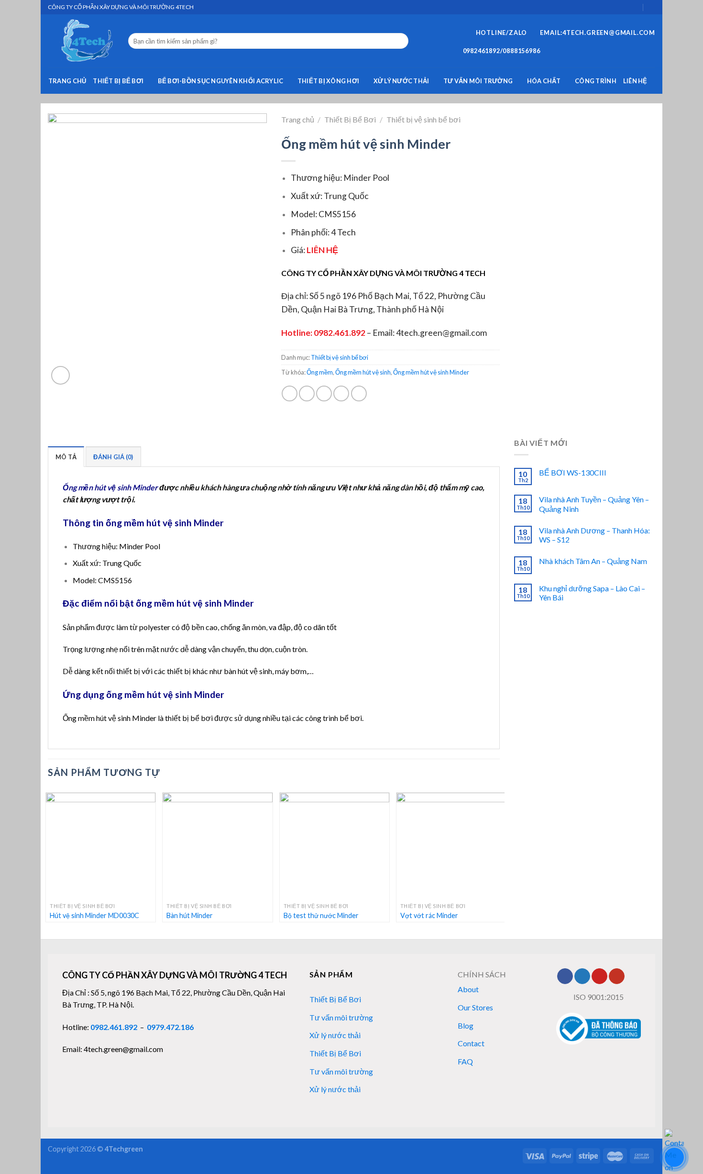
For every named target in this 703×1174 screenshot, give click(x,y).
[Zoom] (60, 375)
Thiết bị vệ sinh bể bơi (423, 119)
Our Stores (475, 1007)
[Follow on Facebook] (565, 976)
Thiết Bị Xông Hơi (328, 81)
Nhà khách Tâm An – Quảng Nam (593, 560)
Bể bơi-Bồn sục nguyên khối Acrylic (221, 81)
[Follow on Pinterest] (599, 976)
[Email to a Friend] (324, 393)
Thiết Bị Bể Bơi (118, 81)
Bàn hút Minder (189, 915)
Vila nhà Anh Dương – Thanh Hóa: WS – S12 (594, 535)
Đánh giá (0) (113, 457)
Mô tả (66, 457)
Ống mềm (320, 372)
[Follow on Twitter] (582, 976)
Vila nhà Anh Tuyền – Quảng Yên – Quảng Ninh (594, 504)
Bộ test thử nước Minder (321, 915)
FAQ (465, 1061)
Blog (465, 1025)
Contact (471, 1043)
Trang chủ (67, 81)
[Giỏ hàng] (635, 7)
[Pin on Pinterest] (341, 393)
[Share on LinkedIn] (359, 393)
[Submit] (399, 41)
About (468, 989)
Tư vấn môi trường (478, 81)
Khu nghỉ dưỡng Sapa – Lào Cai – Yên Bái (592, 593)
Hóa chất (544, 81)
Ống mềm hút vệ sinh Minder (431, 372)
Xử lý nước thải (401, 81)
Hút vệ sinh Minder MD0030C (94, 915)
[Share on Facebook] (289, 393)
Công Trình (595, 81)
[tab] (66, 456)
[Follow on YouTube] (617, 976)
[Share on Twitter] (307, 393)
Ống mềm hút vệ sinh (363, 372)
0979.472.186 (170, 1026)
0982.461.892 (113, 1026)
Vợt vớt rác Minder (429, 915)
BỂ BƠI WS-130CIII (572, 472)
